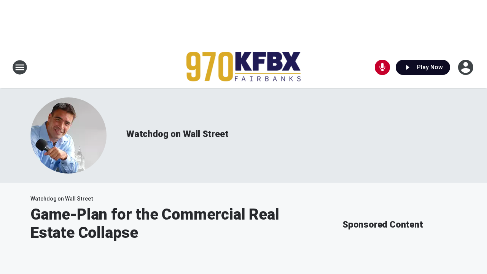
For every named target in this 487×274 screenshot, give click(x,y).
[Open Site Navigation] (19, 67)
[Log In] (466, 67)
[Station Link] (243, 67)
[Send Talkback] (382, 67)
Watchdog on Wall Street (177, 134)
